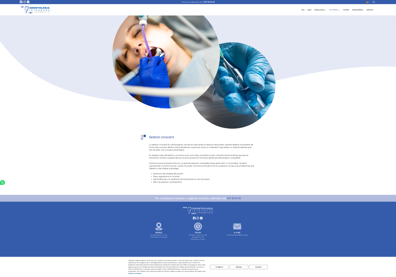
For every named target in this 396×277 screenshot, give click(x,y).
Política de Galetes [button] (134, 273)
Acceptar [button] (258, 267)
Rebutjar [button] (239, 267)
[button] (21, 2)
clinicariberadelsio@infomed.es (237, 235)
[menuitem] (368, 2)
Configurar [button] (219, 267)
